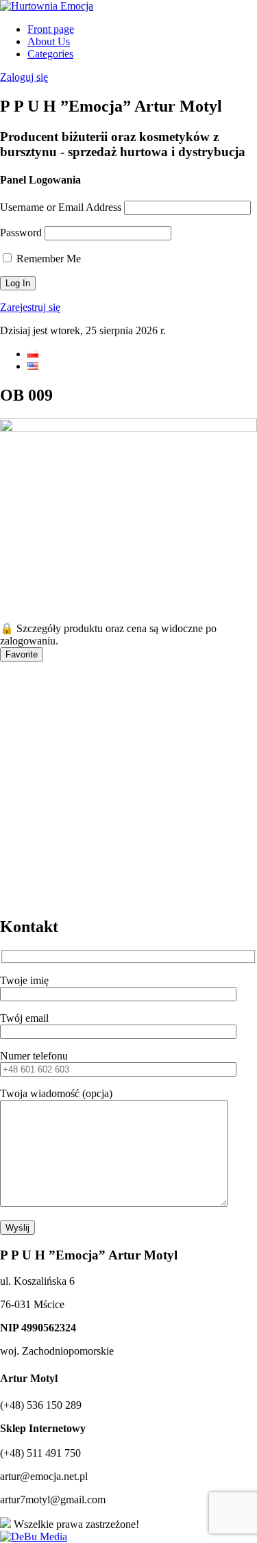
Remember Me (47, 258)
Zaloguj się (24, 77)
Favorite (21, 654)
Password (21, 232)
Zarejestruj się (30, 307)
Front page (50, 29)
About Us (48, 41)
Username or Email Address (60, 207)
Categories (50, 54)
